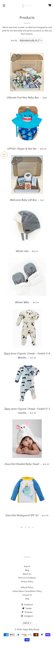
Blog (27, 570)
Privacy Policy (27, 581)
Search (27, 566)
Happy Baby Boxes (31, 629)
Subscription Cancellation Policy (27, 591)
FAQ (27, 599)
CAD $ (26, 623)
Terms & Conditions (27, 578)
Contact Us (27, 595)
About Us (27, 574)
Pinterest (28, 612)
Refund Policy (27, 587)
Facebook (28, 604)
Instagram (28, 616)
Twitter (28, 608)
